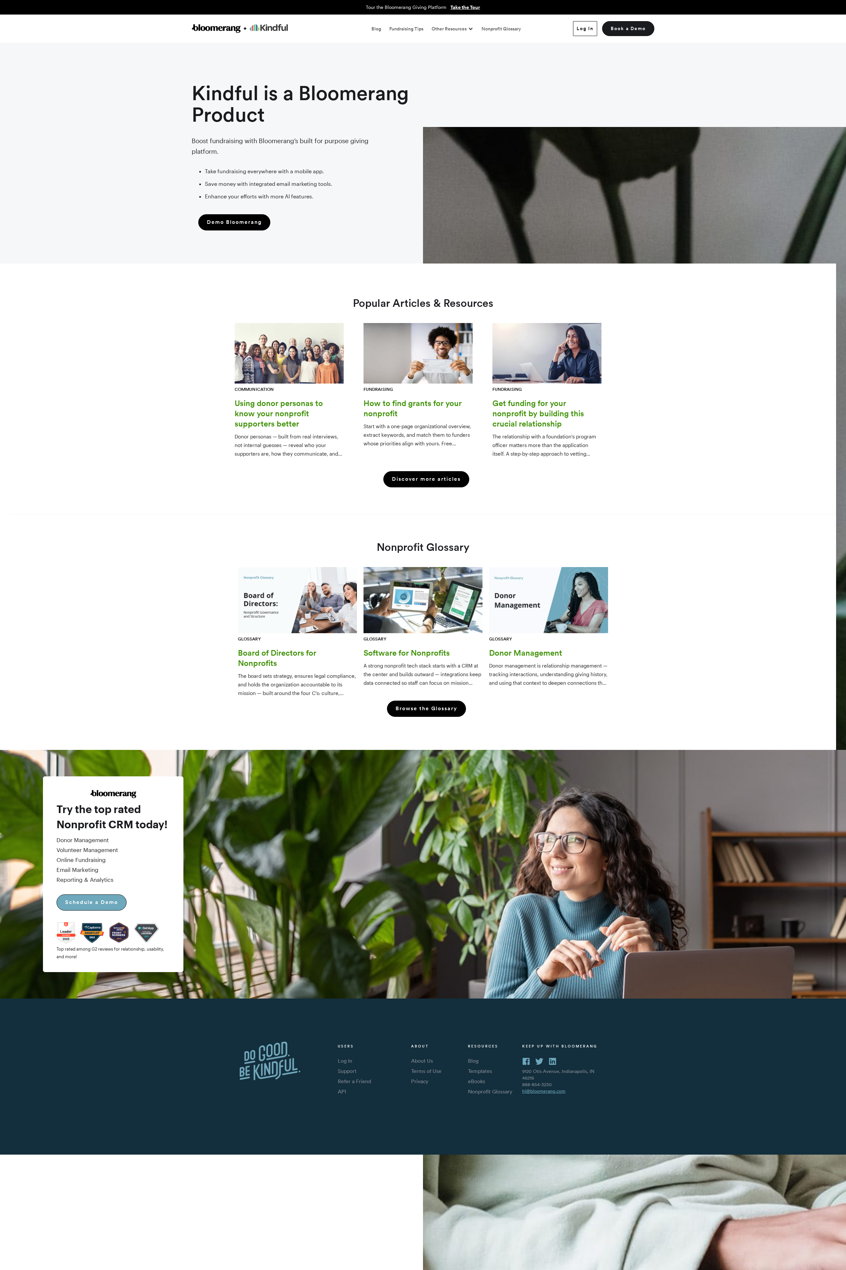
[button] (452, 29)
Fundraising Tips (406, 28)
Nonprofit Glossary (501, 28)
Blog (376, 28)
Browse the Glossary (426, 708)
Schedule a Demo (91, 902)
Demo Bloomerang (234, 222)
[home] (240, 28)
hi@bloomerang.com (543, 1091)
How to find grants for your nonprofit (413, 408)
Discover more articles (426, 478)
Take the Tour (465, 7)
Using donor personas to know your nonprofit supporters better (279, 413)
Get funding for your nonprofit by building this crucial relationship (538, 413)
